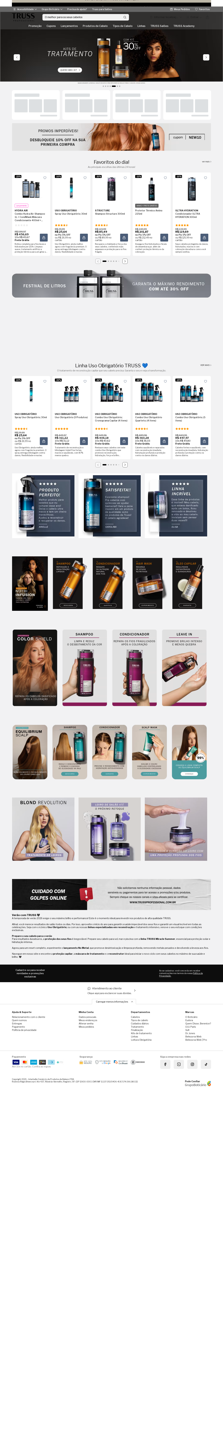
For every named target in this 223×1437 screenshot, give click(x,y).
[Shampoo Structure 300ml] (111, 188)
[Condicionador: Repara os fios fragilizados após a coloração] (134, 668)
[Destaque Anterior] (17, 57)
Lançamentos (69, 26)
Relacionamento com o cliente (28, 1017)
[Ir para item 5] (116, 261)
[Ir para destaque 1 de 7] (103, 86)
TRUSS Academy (184, 26)
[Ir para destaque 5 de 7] (112, 86)
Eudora (189, 1020)
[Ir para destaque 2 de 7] (105, 86)
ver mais (206, 162)
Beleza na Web (193, 1036)
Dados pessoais (87, 1017)
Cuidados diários (140, 1023)
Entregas (17, 1023)
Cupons (51, 26)
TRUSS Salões (159, 26)
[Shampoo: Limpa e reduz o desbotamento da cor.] (85, 668)
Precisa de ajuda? (77, 9)
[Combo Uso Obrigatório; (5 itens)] (192, 392)
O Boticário (191, 1017)
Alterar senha (86, 1023)
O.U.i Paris (190, 1026)
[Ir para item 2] (108, 261)
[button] (44, 238)
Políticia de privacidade (24, 1030)
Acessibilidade (25, 9)
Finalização (137, 1030)
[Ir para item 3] (111, 261)
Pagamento (18, 1026)
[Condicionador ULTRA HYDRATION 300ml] (192, 188)
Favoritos (204, 9)
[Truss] (23, 17)
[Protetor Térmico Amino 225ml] (152, 188)
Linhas (141, 26)
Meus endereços (88, 1020)
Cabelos (135, 1017)
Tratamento (137, 1026)
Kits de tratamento (141, 1033)
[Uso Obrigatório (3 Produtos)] (71, 392)
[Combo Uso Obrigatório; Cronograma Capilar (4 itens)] (111, 392)
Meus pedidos (86, 1026)
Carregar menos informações (112, 1001)
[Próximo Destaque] (206, 57)
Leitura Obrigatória (141, 1039)
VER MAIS (205, 365)
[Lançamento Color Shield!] (35, 668)
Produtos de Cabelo (95, 26)
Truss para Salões (102, 9)
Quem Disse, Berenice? (198, 1023)
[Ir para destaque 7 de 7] (119, 86)
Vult (187, 1030)
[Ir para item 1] (104, 261)
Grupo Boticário (50, 9)
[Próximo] (125, 261)
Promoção (35, 26)
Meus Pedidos (182, 9)
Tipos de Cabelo (123, 26)
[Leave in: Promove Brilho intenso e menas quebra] (184, 668)
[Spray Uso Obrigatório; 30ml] (71, 188)
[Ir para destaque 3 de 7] (108, 86)
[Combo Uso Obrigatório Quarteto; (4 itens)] (152, 392)
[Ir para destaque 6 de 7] (116, 86)
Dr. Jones (190, 1033)
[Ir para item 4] (113, 261)
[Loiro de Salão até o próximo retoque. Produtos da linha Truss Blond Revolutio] (110, 829)
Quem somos (19, 1020)
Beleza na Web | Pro (196, 1039)
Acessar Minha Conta (194, 17)
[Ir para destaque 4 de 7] (110, 86)
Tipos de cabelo (139, 1020)
